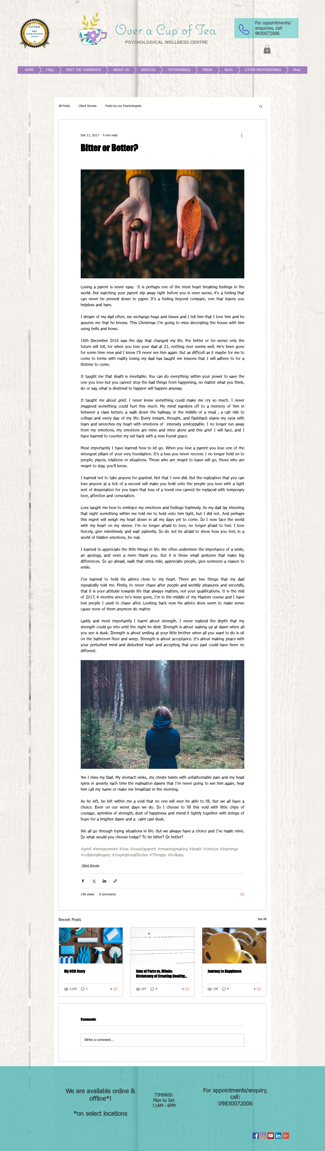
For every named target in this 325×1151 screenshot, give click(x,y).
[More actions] (241, 135)
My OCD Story (74, 971)
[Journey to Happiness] (234, 945)
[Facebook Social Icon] (255, 1135)
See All (262, 919)
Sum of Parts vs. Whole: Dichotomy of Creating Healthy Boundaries (160, 973)
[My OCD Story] (91, 945)
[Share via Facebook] (83, 881)
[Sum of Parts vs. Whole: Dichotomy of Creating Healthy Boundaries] (163, 945)
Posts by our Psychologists (123, 106)
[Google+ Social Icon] (286, 1135)
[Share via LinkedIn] (104, 881)
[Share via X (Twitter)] (94, 881)
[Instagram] (263, 1135)
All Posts (64, 106)
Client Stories (87, 106)
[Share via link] (115, 881)
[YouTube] (271, 1135)
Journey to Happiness (224, 971)
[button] (267, 49)
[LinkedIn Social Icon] (278, 1135)
